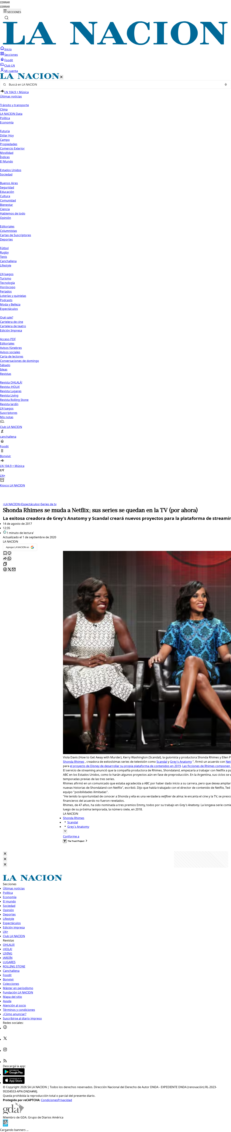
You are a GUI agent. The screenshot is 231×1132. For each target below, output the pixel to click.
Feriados (6, 291)
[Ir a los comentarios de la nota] (9, 553)
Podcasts (6, 300)
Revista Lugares (10, 391)
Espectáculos (29, 504)
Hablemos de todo (12, 213)
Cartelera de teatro (13, 326)
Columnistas (8, 231)
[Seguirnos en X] (5, 1039)
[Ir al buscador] (6, 17)
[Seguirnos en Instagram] (5, 1051)
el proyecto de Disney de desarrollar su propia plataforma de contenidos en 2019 (125, 766)
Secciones (11, 55)
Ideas (3, 369)
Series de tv (47, 504)
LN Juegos (7, 274)
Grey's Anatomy (181, 762)
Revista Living (9, 395)
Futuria (5, 131)
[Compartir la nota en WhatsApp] (9, 558)
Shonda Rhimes (73, 762)
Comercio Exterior (12, 148)
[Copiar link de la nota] (5, 564)
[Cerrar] (61, 77)
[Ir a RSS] (5, 1062)
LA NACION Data (11, 114)
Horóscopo (7, 287)
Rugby (4, 252)
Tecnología (7, 283)
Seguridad (7, 187)
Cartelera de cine (11, 322)
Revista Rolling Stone (14, 400)
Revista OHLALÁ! (11, 382)
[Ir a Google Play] (14, 1074)
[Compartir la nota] (5, 558)
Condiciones (49, 1100)
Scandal (161, 762)
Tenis (3, 257)
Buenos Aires (9, 183)
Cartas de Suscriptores (15, 235)
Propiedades (8, 144)
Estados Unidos (10, 170)
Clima (4, 109)
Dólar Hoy (7, 135)
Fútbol (4, 248)
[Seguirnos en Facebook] (5, 1028)
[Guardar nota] (5, 553)
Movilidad (6, 153)
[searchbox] (114, 84)
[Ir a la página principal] (115, 44)
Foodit (8, 60)
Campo (5, 140)
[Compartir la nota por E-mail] (14, 569)
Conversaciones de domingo (19, 361)
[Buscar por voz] (225, 84)
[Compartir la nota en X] (9, 569)
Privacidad (65, 1100)
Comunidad (8, 200)
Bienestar (6, 205)
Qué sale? (6, 317)
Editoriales (7, 226)
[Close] (5, 853)
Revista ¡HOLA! (10, 387)
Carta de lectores (11, 356)
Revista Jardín (9, 404)
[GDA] (13, 1113)
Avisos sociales (10, 352)
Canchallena (8, 261)
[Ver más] (65, 831)
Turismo (5, 278)
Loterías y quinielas (13, 296)
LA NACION (11, 504)
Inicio (8, 49)
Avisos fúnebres (11, 348)
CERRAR (5, 2)
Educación (7, 192)
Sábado (5, 365)
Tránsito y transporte (14, 105)
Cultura (5, 196)
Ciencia (5, 209)
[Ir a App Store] (14, 1083)
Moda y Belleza (10, 304)
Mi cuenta (11, 71)
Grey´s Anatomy (78, 827)
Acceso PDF (8, 339)
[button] (115, 280)
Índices (5, 157)
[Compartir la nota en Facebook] (5, 569)
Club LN (9, 66)
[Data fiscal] (5, 1125)
